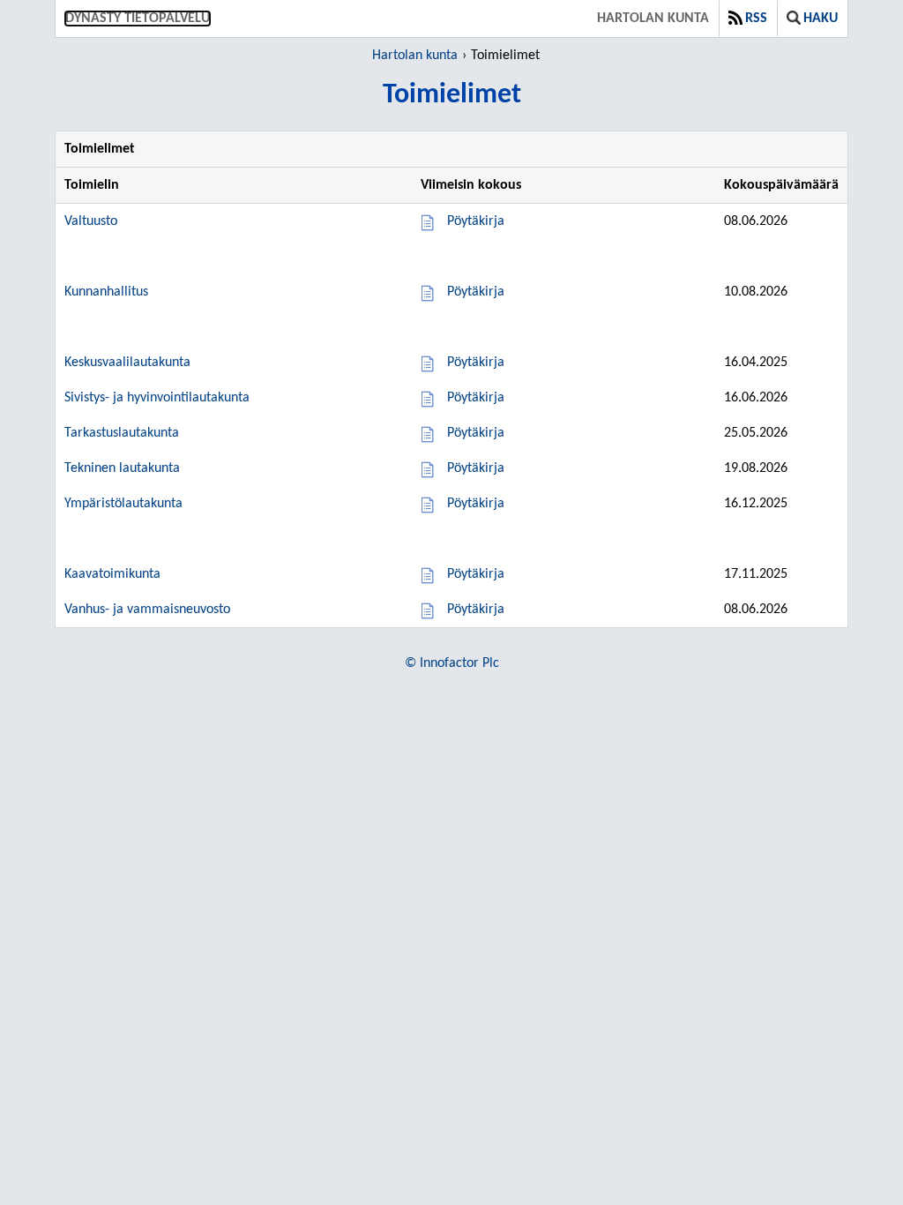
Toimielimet (505, 56)
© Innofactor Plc (452, 663)
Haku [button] (820, 18)
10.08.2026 (755, 292)
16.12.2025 (755, 504)
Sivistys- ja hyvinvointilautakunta (157, 398)
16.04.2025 (755, 363)
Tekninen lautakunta (122, 468)
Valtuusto (90, 221)
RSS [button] (756, 18)
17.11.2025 (755, 574)
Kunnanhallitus (106, 292)
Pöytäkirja (475, 221)
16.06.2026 (755, 398)
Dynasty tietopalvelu (137, 18)
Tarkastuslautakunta (121, 433)
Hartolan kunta (653, 18)
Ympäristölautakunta (123, 504)
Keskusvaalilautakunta (127, 363)
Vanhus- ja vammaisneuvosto (147, 609)
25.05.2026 (755, 433)
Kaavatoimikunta (112, 574)
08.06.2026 (755, 221)
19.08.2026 (755, 468)
